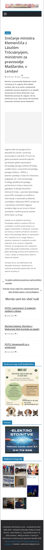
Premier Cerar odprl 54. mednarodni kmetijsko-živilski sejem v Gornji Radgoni (21, 290)
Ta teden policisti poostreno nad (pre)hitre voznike (23, 282)
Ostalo (8, 33)
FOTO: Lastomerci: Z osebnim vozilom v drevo (20, 310)
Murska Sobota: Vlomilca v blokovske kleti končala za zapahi (22, 328)
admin (19, 77)
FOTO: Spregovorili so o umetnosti (17, 346)
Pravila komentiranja (14, 541)
